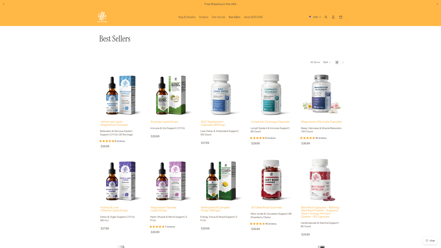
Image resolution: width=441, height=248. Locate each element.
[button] (327, 62)
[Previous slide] (4, 4)
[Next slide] (437, 4)
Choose (140, 110)
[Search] (326, 17)
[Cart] (341, 17)
